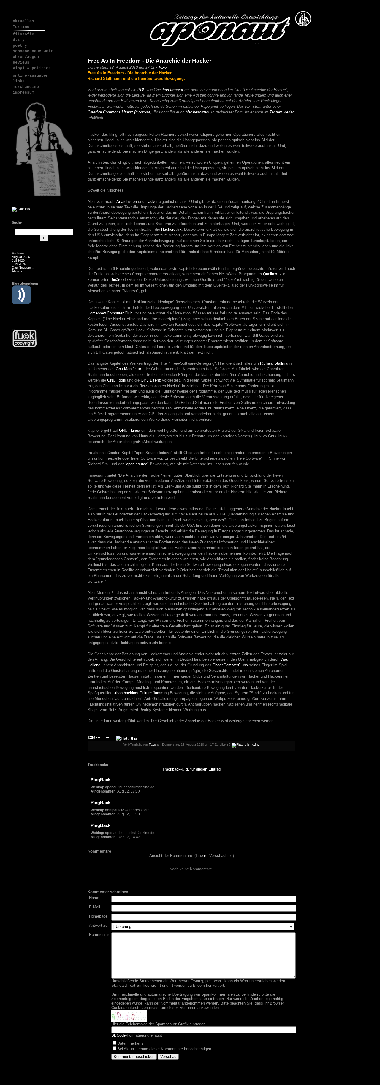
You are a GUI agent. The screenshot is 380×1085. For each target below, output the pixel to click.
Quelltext (270, 274)
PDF (141, 90)
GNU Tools (116, 380)
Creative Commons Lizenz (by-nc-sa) (119, 112)
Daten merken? (130, 1043)
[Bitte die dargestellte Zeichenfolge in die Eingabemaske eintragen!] (129, 1016)
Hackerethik (171, 229)
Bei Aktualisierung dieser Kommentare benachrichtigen (164, 1049)
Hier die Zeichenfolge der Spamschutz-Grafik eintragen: (159, 1024)
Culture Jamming (154, 693)
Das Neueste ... (23, 267)
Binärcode (119, 279)
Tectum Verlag (282, 112)
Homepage (98, 916)
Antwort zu (98, 925)
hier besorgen (197, 112)
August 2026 (21, 257)
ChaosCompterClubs (230, 665)
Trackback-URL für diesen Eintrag (191, 769)
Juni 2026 (19, 264)
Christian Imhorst (168, 90)
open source (136, 464)
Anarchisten (126, 201)
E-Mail (94, 907)
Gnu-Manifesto (128, 369)
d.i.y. (255, 744)
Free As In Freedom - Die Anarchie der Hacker (149, 61)
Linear (201, 855)
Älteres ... (19, 271)
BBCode (118, 1035)
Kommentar (99, 934)
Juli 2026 (18, 260)
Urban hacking (125, 693)
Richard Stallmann (276, 363)
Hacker (151, 201)
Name (94, 898)
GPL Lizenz (151, 380)
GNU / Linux (129, 430)
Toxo (162, 67)
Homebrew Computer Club (110, 313)
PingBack (100, 779)
